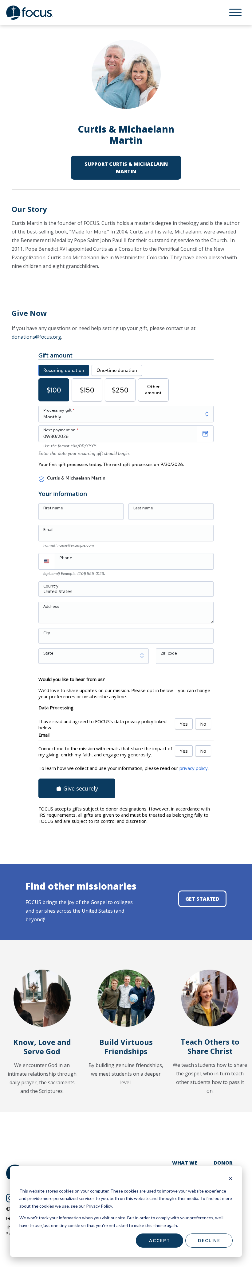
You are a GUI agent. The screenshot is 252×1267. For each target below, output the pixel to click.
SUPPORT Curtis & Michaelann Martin (126, 168)
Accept (159, 1240)
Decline (209, 1240)
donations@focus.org (36, 336)
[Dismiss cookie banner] (230, 1179)
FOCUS (35, 13)
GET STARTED (202, 898)
